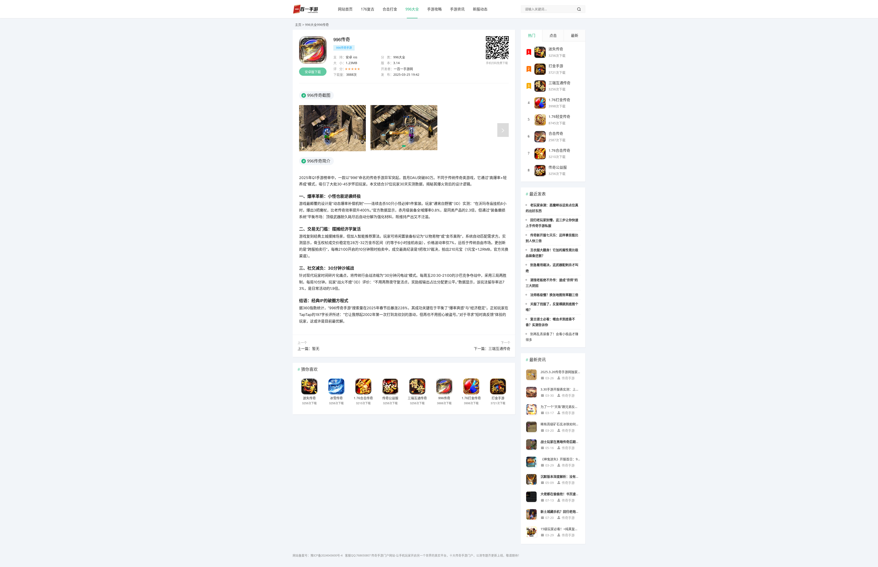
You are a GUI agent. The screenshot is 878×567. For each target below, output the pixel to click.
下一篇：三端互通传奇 (492, 348)
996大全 (412, 9)
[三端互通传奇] (417, 386)
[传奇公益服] (390, 386)
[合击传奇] (540, 136)
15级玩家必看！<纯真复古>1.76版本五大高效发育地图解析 (561, 529)
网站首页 (345, 9)
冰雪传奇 (336, 398)
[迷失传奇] (309, 386)
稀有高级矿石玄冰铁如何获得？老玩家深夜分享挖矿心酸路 (561, 424)
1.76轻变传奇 (559, 116)
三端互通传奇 (417, 398)
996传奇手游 (344, 48)
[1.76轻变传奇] (540, 119)
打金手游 (498, 398)
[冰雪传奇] (336, 386)
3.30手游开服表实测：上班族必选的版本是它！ (561, 389)
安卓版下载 (313, 72)
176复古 (367, 9)
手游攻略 (434, 9)
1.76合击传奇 (363, 398)
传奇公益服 (390, 398)
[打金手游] (498, 386)
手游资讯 (457, 9)
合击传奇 (556, 133)
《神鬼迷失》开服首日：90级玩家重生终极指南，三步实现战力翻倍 (561, 459)
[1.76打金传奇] (471, 386)
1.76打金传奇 (471, 398)
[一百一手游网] (305, 12)
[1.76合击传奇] (363, 386)
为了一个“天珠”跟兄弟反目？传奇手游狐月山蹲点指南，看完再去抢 (561, 406)
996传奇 (444, 398)
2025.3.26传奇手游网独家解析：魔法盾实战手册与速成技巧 (561, 372)
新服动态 (480, 9)
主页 (298, 24)
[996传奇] (444, 386)
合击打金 (390, 9)
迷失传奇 (309, 398)
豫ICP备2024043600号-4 (327, 555)
